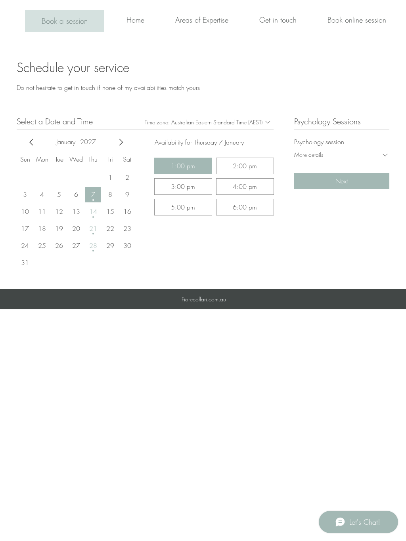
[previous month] (31, 142)
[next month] (121, 142)
